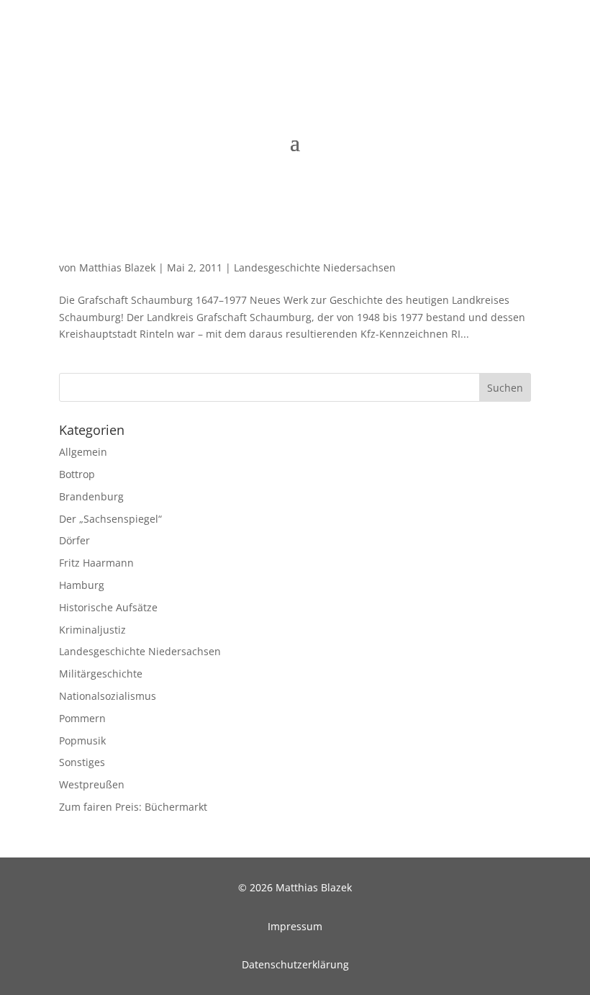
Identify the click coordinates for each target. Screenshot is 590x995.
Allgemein (83, 452)
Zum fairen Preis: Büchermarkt (133, 807)
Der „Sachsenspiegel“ (110, 519)
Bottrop (77, 474)
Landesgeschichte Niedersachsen (315, 267)
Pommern (82, 718)
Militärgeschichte (100, 673)
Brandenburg (91, 496)
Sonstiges (82, 762)
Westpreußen (91, 784)
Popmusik (82, 740)
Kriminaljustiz (92, 629)
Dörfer (74, 540)
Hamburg (81, 585)
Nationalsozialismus (107, 696)
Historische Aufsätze (108, 607)
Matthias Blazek (117, 267)
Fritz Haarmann (96, 562)
